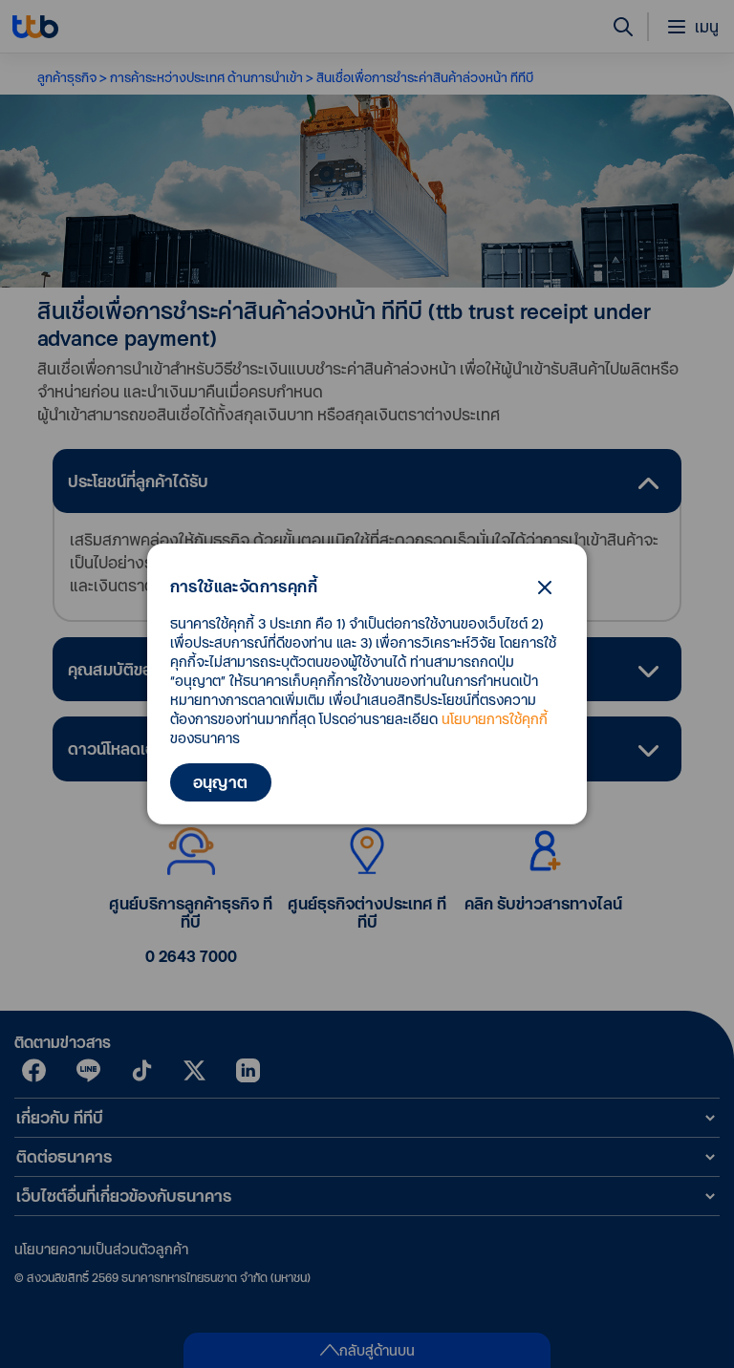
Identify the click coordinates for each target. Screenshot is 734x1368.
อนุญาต (220, 782)
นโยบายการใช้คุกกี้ (495, 719)
